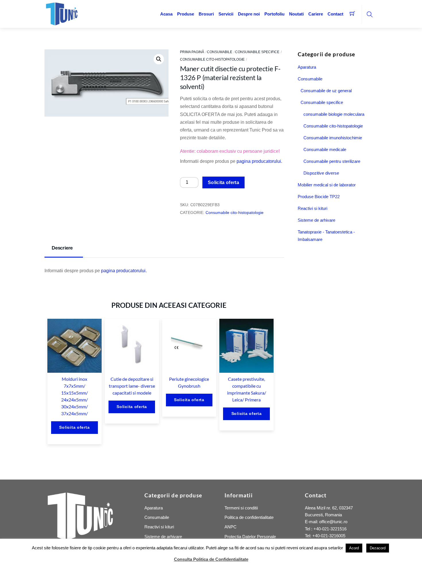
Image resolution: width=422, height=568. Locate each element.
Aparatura (307, 67)
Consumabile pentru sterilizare (331, 161)
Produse (185, 13)
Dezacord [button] (378, 548)
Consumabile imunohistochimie (332, 137)
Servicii (225, 13)
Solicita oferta (223, 182)
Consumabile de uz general (326, 90)
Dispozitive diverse (321, 173)
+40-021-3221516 (329, 528)
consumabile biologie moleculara (333, 114)
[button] (159, 59)
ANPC (230, 526)
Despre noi (249, 13)
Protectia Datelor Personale (250, 536)
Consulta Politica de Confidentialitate (211, 559)
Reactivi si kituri (312, 208)
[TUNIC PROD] (61, 13)
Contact (335, 13)
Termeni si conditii (241, 507)
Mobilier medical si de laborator (327, 184)
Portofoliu (274, 13)
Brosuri (206, 13)
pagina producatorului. (259, 161)
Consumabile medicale (324, 149)
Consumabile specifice (257, 52)
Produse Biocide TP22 (319, 196)
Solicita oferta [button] (74, 427)
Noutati (296, 13)
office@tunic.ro (333, 521)
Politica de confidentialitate (249, 517)
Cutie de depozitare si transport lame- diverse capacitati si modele (132, 385)
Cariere (315, 13)
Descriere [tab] (62, 248)
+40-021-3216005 (328, 535)
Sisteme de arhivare (316, 220)
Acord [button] (354, 548)
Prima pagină (192, 52)
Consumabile (219, 52)
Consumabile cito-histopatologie (212, 59)
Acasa (166, 13)
